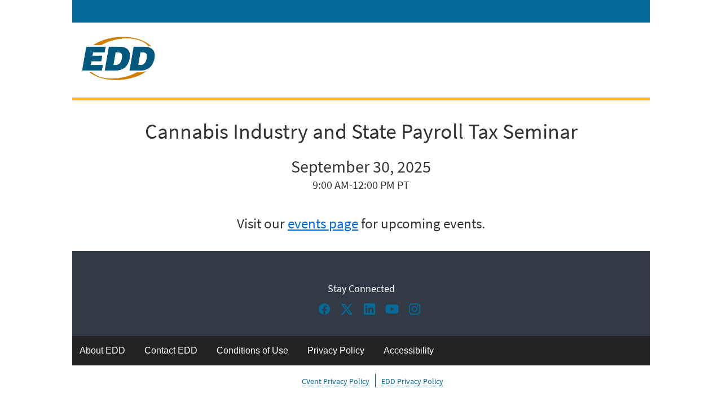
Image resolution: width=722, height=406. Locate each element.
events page (323, 223)
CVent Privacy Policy (335, 381)
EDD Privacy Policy (412, 381)
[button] (327, 312)
